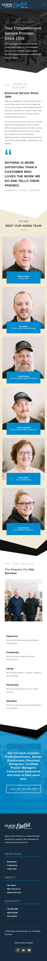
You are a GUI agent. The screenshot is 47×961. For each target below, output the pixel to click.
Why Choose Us (14, 889)
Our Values (11, 885)
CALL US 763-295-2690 (23, 789)
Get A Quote (12, 916)
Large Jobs (12, 869)
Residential (11, 862)
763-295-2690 (12, 909)
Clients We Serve (14, 892)
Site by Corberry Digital (24, 943)
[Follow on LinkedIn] (23, 950)
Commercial (12, 865)
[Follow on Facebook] (17, 950)
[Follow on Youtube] (29, 950)
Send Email (12, 913)
